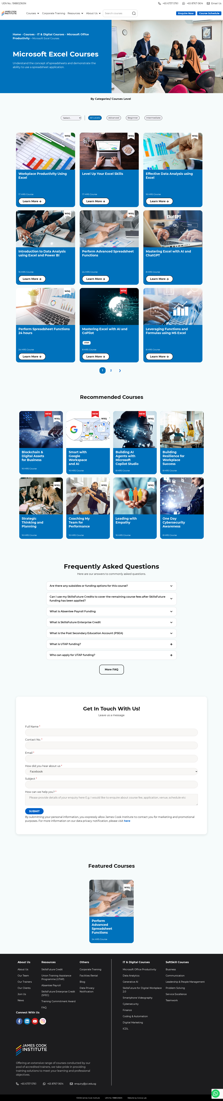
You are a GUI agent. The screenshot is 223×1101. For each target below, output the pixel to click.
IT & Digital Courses (50, 34)
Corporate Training (90, 969)
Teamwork (172, 1000)
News (21, 1000)
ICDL (125, 1028)
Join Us (22, 994)
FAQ (44, 1007)
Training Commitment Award (58, 1001)
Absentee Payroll (51, 985)
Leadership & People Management (185, 981)
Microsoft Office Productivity (139, 969)
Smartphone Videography (137, 997)
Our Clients (24, 988)
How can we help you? (40, 791)
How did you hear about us (43, 766)
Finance (127, 1010)
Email (29, 752)
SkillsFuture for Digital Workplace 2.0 (142, 990)
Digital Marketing (133, 1022)
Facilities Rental (89, 975)
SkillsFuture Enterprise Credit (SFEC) (58, 993)
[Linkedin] (27, 1021)
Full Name (32, 726)
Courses (29, 34)
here (127, 820)
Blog (82, 981)
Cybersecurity (131, 1004)
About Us (23, 969)
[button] (33, 13)
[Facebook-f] (19, 1021)
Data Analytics (131, 975)
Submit (34, 811)
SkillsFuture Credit (52, 969)
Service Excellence (176, 994)
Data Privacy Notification (87, 990)
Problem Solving (175, 988)
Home (17, 34)
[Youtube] (35, 1021)
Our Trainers (25, 981)
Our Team (23, 975)
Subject (31, 778)
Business (171, 969)
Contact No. (33, 739)
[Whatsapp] (215, 1093)
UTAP (86, 343)
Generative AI (130, 981)
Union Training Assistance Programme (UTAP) (56, 977)
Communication (175, 975)
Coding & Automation (135, 1016)
